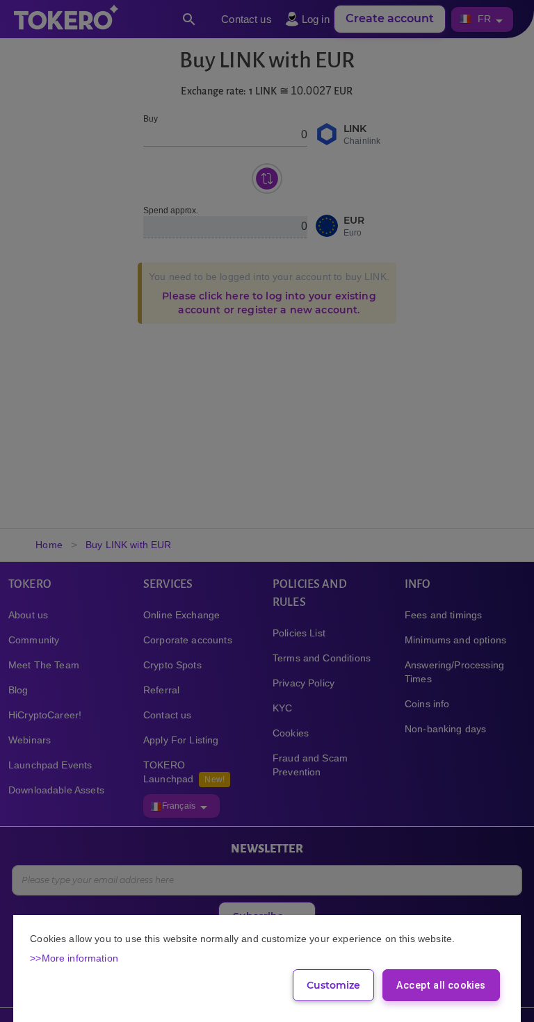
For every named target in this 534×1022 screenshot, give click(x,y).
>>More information (74, 958)
